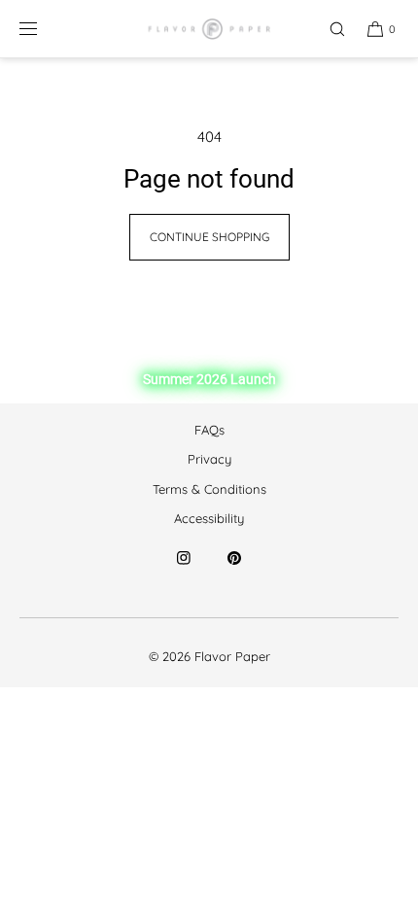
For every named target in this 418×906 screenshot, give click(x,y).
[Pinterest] (234, 569)
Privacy (209, 459)
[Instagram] (183, 569)
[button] (328, 28)
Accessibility (209, 518)
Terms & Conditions (209, 489)
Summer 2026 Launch (209, 379)
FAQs (209, 429)
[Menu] (43, 28)
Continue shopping (209, 236)
